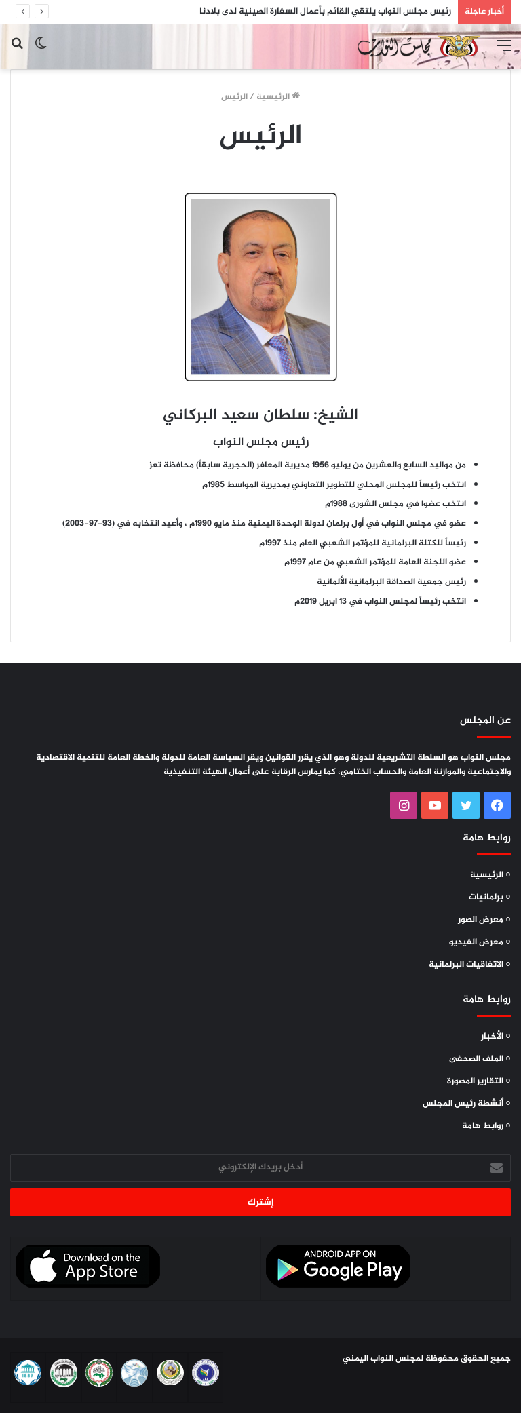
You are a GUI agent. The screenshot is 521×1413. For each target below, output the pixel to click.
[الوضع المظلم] (40, 52)
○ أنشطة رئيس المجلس (467, 1103)
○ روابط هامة (486, 1126)
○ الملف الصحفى (480, 1058)
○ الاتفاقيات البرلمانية (470, 964)
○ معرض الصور (484, 919)
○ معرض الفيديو (480, 942)
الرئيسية (274, 97)
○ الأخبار (496, 1036)
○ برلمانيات (490, 897)
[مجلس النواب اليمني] (417, 47)
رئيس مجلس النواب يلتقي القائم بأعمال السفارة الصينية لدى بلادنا (325, 11)
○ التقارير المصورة (479, 1081)
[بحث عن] (17, 52)
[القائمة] (504, 52)
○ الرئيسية (490, 875)
